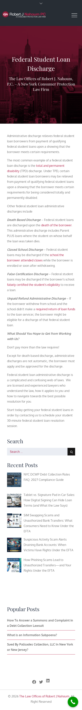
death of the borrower (56, 225)
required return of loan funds (55, 309)
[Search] (71, 451)
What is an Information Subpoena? (32, 635)
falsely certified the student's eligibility (33, 285)
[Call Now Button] (73, 702)
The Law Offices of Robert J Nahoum (44, 696)
